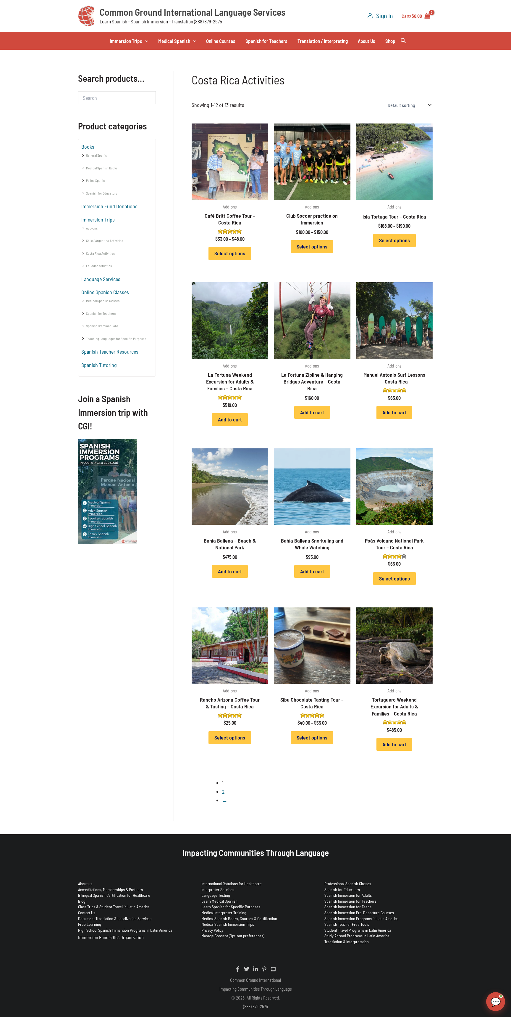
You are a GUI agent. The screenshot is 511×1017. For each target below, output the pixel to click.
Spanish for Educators (101, 193)
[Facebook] (237, 969)
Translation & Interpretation (346, 941)
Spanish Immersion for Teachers (350, 901)
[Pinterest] (264, 969)
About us (85, 883)
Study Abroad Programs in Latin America (356, 935)
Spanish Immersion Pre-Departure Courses (359, 912)
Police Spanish (96, 180)
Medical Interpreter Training (223, 912)
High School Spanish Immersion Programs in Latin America (125, 930)
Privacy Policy (212, 930)
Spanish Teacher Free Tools (346, 924)
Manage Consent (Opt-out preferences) (232, 935)
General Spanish (97, 155)
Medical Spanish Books (101, 168)
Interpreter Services (217, 889)
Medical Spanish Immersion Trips (227, 924)
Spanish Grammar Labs (102, 326)
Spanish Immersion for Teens (347, 906)
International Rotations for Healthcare (231, 883)
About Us (366, 41)
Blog (81, 901)
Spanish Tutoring (99, 365)
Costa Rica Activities (100, 253)
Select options (229, 253)
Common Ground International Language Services (192, 11)
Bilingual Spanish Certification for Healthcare (114, 895)
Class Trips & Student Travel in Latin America (113, 906)
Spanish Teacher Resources (109, 351)
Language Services (100, 279)
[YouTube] (273, 969)
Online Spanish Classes (105, 292)
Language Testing (215, 895)
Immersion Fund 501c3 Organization (111, 937)
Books (87, 146)
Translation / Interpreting (322, 41)
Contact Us (86, 912)
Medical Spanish (174, 41)
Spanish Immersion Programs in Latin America (361, 918)
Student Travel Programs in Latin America (357, 930)
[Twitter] (246, 969)
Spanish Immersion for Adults (348, 895)
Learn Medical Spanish (219, 901)
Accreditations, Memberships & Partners (110, 889)
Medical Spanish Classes (102, 301)
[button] (145, 41)
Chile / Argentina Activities (104, 240)
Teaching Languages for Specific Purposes (116, 338)
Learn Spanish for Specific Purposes (230, 906)
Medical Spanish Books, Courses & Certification (239, 918)
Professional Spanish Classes (347, 883)
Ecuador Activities (99, 266)
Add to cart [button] (230, 419)
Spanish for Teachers (266, 41)
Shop (390, 41)
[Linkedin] (255, 969)
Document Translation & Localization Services (114, 918)
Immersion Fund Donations (109, 206)
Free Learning (89, 924)
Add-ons (92, 228)
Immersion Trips (126, 41)
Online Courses (220, 41)
